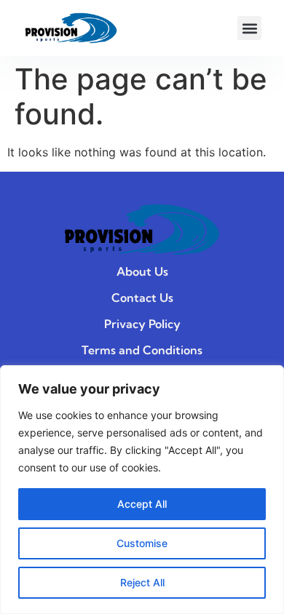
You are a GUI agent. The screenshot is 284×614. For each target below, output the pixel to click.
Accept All (142, 504)
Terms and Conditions (142, 350)
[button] (249, 28)
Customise (142, 543)
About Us (142, 271)
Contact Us (142, 297)
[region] (142, 489)
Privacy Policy (142, 323)
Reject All (142, 582)
